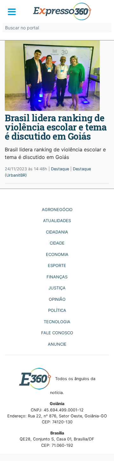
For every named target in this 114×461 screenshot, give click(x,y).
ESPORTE (57, 265)
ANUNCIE (57, 344)
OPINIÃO (57, 299)
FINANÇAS (57, 276)
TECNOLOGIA (57, 321)
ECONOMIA (57, 254)
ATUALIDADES (57, 220)
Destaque (60, 169)
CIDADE (57, 243)
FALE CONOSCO (57, 332)
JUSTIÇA (57, 287)
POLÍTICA (57, 310)
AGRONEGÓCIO (57, 209)
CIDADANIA (57, 231)
